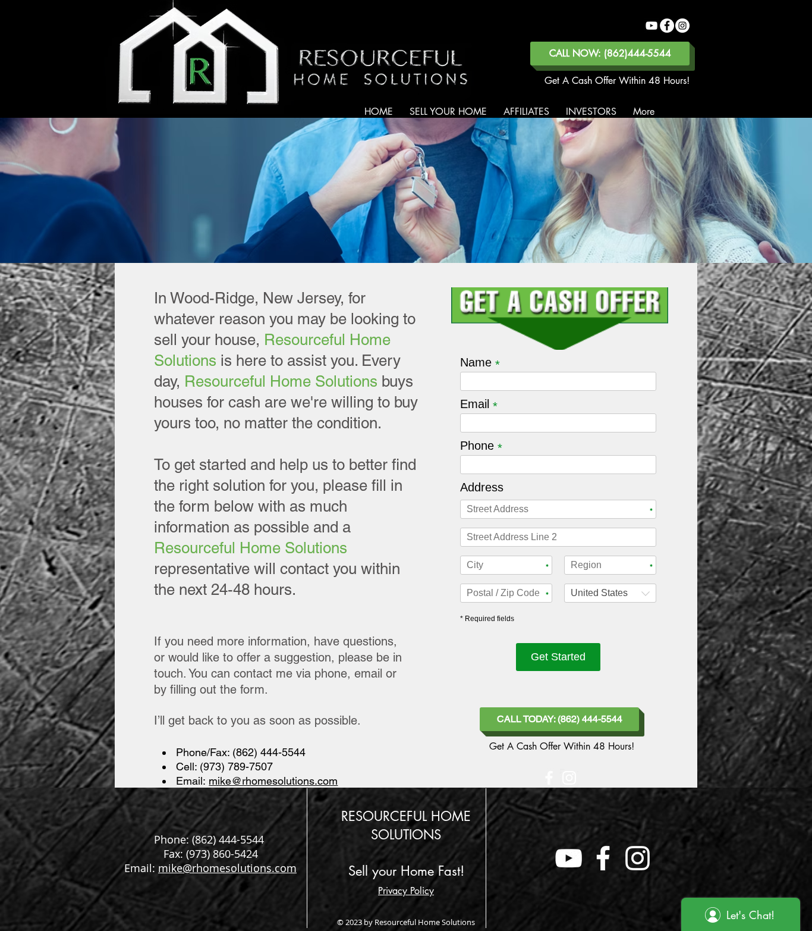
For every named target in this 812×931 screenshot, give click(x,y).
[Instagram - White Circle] (682, 25)
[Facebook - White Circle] (667, 25)
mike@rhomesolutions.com (273, 781)
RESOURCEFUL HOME (406, 816)
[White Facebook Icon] (549, 778)
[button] (448, 112)
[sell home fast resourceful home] (568, 858)
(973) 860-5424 (222, 854)
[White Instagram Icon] (569, 778)
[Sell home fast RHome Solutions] (651, 25)
